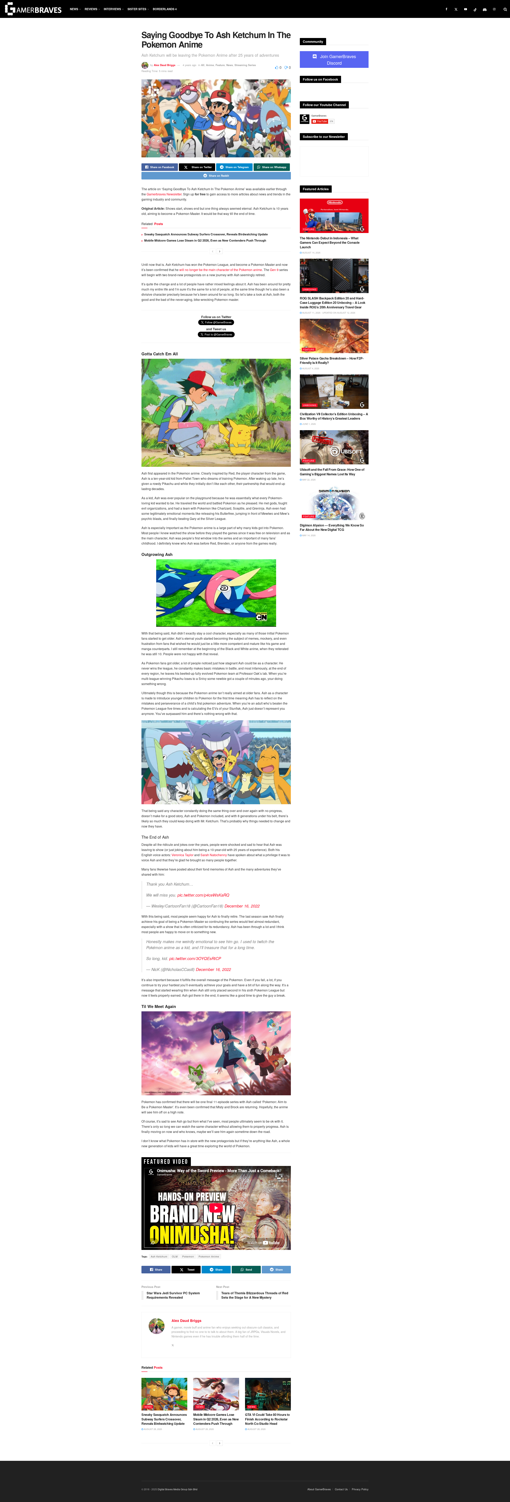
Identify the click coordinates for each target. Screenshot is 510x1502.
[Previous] (213, 251)
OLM (175, 1256)
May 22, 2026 (309, 479)
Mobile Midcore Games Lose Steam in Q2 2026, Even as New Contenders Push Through (205, 240)
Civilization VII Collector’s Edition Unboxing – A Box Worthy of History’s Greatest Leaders (334, 416)
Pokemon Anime (209, 1256)
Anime (210, 65)
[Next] (220, 251)
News (74, 9)
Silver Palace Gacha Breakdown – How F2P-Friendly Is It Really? (331, 360)
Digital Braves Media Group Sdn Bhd (177, 1489)
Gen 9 (274, 269)
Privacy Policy (360, 1489)
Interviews (112, 9)
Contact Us (341, 1489)
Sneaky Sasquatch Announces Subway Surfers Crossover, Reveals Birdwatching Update (206, 234)
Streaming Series (245, 65)
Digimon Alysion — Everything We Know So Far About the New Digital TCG (332, 527)
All (202, 65)
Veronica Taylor (182, 855)
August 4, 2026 (310, 368)
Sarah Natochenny (213, 855)
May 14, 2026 (309, 535)
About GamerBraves (319, 1489)
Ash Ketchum (159, 1256)
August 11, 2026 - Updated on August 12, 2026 (328, 312)
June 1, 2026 (309, 423)
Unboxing (309, 289)
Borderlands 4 (165, 9)
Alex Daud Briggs (164, 65)
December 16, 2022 (242, 906)
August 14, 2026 (311, 252)
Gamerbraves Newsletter (164, 194)
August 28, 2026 (152, 1429)
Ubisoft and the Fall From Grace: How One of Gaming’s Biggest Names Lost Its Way (332, 471)
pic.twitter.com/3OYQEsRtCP (195, 958)
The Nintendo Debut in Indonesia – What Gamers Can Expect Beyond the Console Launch (329, 242)
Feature (220, 65)
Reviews (91, 9)
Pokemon (188, 1256)
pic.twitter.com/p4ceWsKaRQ (203, 895)
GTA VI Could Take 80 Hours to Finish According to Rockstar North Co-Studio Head (267, 1419)
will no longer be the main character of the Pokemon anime (220, 269)
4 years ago (189, 65)
